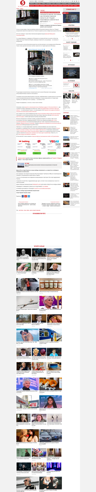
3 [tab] (72, 38)
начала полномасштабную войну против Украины (49, 113)
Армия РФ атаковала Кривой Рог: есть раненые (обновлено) (74, 137)
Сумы (49, 21)
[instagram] (62, 1)
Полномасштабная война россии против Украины (50, 12)
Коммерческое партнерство (66, 84)
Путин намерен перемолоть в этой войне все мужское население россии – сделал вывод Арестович (27, 204)
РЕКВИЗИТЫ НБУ (37, 184)
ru (57, 1)
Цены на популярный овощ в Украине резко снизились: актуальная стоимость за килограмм (74, 203)
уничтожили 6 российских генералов (27, 134)
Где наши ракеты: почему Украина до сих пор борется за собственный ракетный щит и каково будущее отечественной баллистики (75, 146)
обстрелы (21, 210)
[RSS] (79, 1)
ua (56, 1)
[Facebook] (60, 1)
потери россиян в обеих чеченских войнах (29, 131)
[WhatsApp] (68, 1)
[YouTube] (76, 1)
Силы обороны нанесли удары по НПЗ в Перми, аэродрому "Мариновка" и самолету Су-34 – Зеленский (71, 36)
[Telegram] (66, 1)
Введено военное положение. (28, 123)
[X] (70, 1)
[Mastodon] (72, 1)
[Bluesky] (74, 1)
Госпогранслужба (20, 35)
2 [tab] (70, 38)
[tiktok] (64, 1)
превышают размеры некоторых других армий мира (38, 132)
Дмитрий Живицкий (49, 33)
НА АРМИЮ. (45, 186)
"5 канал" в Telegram (57, 158)
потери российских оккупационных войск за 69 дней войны (45, 136)
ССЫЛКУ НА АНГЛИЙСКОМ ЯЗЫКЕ (42, 188)
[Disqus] (39, 231)
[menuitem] (31, 3)
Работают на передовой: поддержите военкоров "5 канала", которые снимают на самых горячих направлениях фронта (67, 49)
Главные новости (22, 158)
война (28, 210)
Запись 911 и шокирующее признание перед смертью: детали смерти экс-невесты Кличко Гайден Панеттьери (74, 130)
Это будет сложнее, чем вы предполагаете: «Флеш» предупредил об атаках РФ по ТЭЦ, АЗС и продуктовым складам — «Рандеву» (75, 155)
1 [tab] (68, 38)
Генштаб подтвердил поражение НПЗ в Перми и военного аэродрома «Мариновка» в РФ (71, 34)
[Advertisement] (39, 147)
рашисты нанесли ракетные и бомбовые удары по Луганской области (41, 107)
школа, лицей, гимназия (35, 210)
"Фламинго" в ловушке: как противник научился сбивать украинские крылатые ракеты (74, 195)
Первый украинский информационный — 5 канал (23, 3)
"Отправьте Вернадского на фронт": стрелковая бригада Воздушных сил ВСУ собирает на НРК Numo (67, 57)
